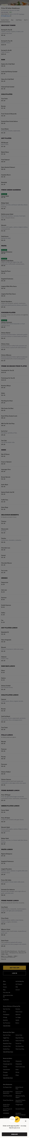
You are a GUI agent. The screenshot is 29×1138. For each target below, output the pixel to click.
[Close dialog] (25, 1121)
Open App (14, 1134)
